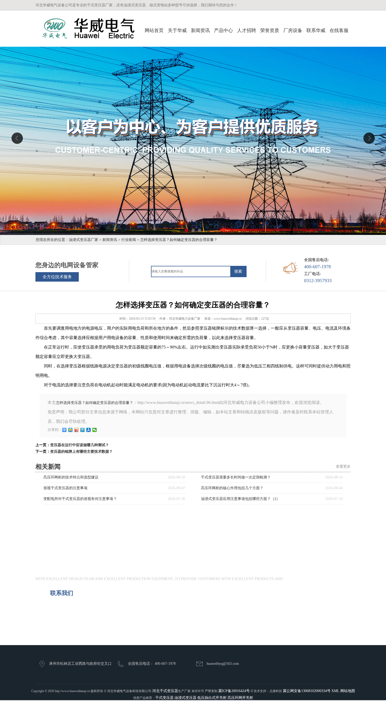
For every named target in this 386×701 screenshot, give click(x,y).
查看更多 (343, 466)
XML (335, 691)
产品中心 (223, 30)
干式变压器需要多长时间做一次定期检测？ (236, 477)
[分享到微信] (94, 430)
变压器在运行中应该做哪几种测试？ (79, 445)
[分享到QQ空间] (70, 430)
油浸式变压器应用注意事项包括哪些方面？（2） (240, 499)
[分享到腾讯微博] (82, 430)
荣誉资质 (269, 30)
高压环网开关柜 (240, 698)
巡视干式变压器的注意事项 (65, 488)
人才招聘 (246, 30)
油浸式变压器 (185, 698)
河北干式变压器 (165, 691)
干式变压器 (164, 698)
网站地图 (347, 691)
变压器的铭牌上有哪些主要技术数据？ (81, 452)
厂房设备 (292, 30)
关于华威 (177, 30)
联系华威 (315, 30)
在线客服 (339, 30)
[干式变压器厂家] (84, 28)
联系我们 (61, 593)
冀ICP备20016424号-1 (235, 691)
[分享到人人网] (88, 430)
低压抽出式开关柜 (212, 698)
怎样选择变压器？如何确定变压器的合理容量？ (94, 403)
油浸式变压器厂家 (83, 240)
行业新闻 (128, 240)
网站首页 (154, 30)
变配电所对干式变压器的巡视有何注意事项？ (80, 499)
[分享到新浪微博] (76, 430)
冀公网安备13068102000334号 (307, 691)
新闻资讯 (200, 30)
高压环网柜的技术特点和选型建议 (70, 477)
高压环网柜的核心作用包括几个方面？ (232, 488)
